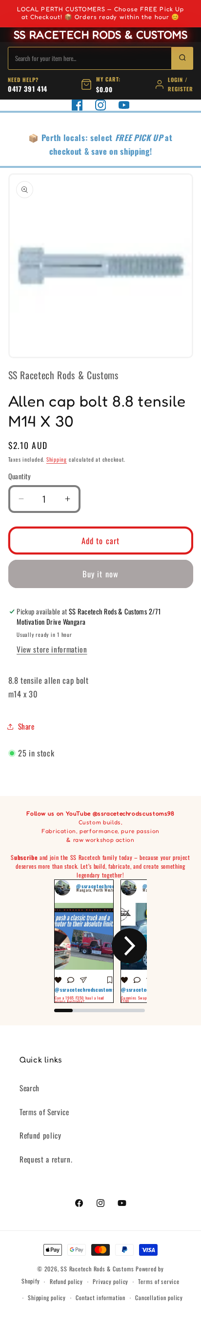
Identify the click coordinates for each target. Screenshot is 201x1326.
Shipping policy (47, 1297)
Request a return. (46, 1159)
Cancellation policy (159, 1297)
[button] (71, 945)
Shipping (56, 459)
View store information (52, 649)
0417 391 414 (27, 88)
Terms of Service (44, 1111)
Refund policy (40, 1135)
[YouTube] (124, 105)
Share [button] (26, 726)
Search (30, 1087)
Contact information (100, 1297)
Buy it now (100, 574)
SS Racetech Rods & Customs (97, 1269)
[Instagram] (100, 105)
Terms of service (158, 1281)
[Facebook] (77, 105)
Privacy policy (110, 1281)
